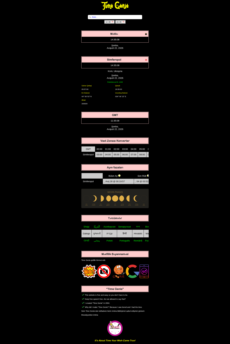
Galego (86, 233)
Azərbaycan (110, 226)
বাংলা (138, 226)
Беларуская (124, 226)
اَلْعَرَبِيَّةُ (97, 226)
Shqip (86, 226)
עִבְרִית (109, 233)
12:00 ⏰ (109, 22)
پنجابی (97, 240)
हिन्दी (125, 233)
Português (124, 240)
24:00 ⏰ (120, 22)
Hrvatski (138, 233)
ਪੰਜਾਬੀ (86, 240)
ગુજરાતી (97, 233)
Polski (109, 240)
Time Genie (115, 5)
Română (138, 240)
